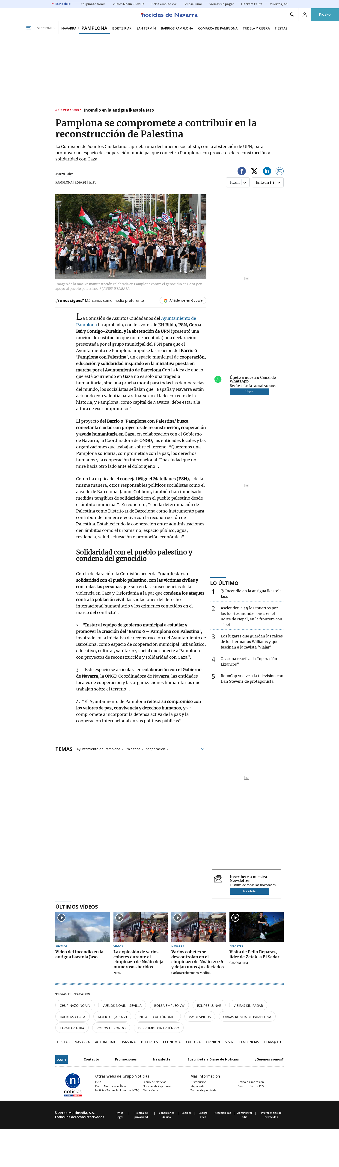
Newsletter (162, 1059)
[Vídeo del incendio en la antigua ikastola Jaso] (82, 927)
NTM (117, 973)
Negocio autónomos (157, 1017)
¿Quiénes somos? (269, 1059)
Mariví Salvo (64, 174)
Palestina (133, 748)
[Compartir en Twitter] (254, 172)
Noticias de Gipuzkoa (157, 1086)
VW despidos (200, 1017)
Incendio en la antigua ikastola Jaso (119, 110)
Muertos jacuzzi (112, 1017)
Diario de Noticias (154, 1082)
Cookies (186, 1112)
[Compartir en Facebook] (242, 172)
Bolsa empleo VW (169, 1005)
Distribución (198, 1082)
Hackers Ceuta (72, 1017)
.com (61, 1059)
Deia (98, 1082)
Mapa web (197, 1086)
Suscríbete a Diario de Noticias (213, 1059)
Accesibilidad (223, 1112)
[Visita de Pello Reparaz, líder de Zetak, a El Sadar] (256, 927)
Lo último (224, 582)
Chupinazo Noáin (75, 1005)
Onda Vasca (150, 1090)
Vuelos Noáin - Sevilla (122, 1005)
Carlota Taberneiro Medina (191, 973)
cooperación (155, 748)
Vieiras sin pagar (248, 1005)
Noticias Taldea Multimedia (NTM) (117, 1090)
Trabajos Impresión (251, 1082)
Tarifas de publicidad (204, 1090)
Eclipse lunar (209, 1005)
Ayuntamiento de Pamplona (98, 748)
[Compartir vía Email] (280, 172)
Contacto (91, 1059)
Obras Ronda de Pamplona (247, 1017)
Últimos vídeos (76, 906)
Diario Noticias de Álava (111, 1086)
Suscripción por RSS (251, 1086)
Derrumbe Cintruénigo (158, 1028)
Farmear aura (72, 1028)
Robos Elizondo (111, 1028)
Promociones (126, 1059)
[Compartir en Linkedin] (267, 172)
